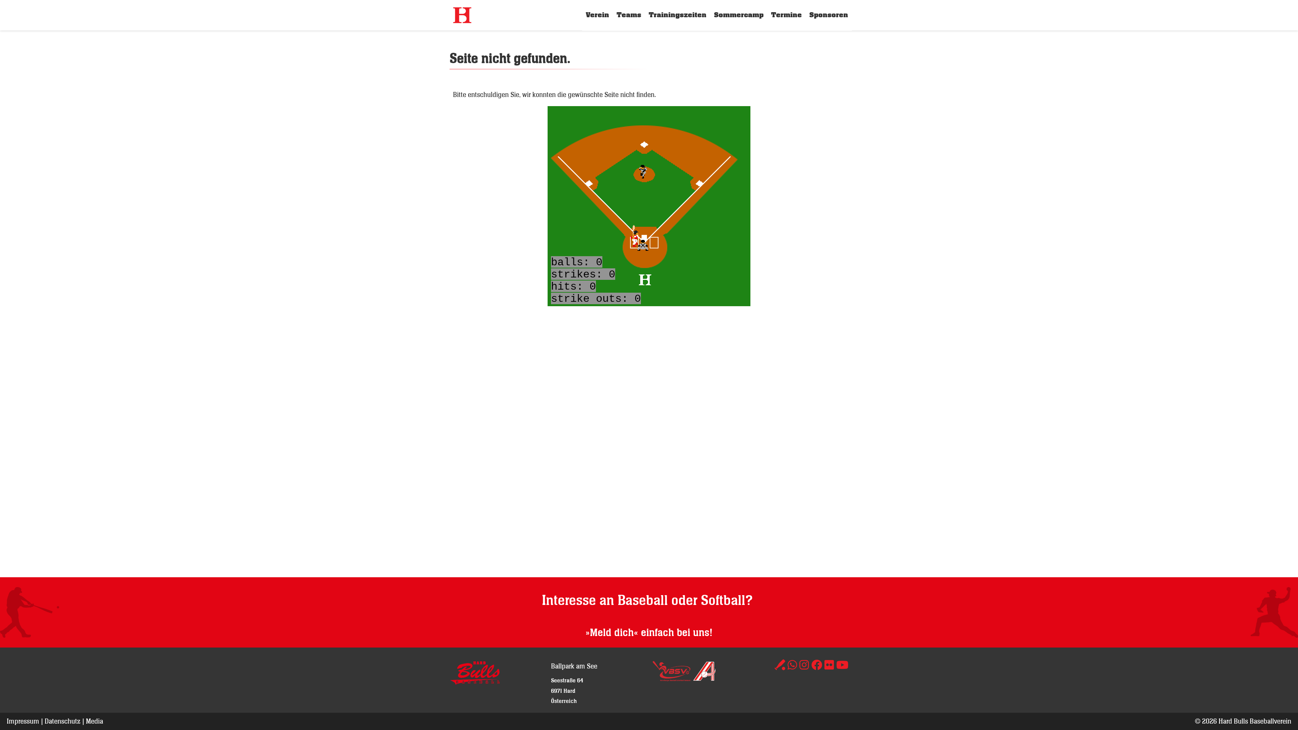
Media (94, 721)
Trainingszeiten (677, 15)
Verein (597, 15)
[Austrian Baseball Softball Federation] (704, 679)
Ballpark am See (574, 666)
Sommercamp (739, 15)
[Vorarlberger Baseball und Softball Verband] (671, 679)
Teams (629, 15)
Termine (786, 15)
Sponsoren (828, 15)
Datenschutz (62, 721)
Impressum (23, 721)
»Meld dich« (611, 632)
